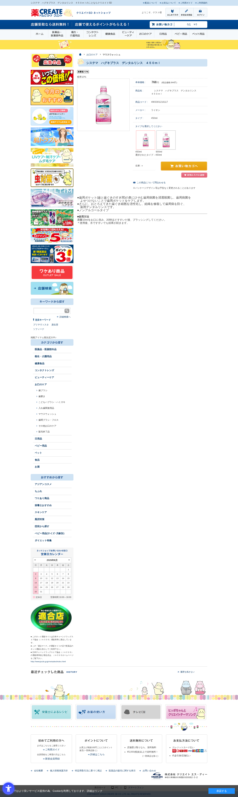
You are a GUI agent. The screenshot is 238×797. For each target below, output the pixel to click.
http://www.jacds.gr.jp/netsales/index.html (48, 661)
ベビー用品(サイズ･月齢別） (50, 533)
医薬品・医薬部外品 (57, 34)
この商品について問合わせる (151, 182)
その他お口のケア (47, 426)
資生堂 (55, 324)
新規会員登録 (52, 758)
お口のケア (145, 34)
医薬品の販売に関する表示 (122, 770)
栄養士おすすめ (43, 505)
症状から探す (42, 526)
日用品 (163, 34)
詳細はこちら (97, 754)
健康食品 (110, 34)
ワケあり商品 (42, 498)
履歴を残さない (187, 672)
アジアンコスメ (43, 484)
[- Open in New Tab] (52, 198)
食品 (37, 459)
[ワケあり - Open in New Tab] (52, 272)
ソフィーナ (38, 329)
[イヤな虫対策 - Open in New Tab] (52, 177)
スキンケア (41, 512)
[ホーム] (80, 54)
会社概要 (38, 770)
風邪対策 (39, 519)
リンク (98, 790)
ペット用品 (198, 34)
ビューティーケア (127, 34)
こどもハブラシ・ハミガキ (51, 402)
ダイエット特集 (43, 540)
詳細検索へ (65, 317)
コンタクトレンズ (92, 34)
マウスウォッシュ (47, 414)
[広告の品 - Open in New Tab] (52, 60)
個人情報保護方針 (59, 770)
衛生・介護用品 (74, 34)
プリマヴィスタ (41, 324)
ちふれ (38, 491)
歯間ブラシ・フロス (48, 420)
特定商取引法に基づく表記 (88, 770)
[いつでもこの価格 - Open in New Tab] (52, 77)
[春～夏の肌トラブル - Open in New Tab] (52, 136)
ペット (38, 452)
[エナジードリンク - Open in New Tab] (52, 217)
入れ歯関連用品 (46, 408)
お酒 (37, 466)
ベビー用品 (180, 34)
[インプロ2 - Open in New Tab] (52, 116)
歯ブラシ (42, 390)
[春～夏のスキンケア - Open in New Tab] (52, 157)
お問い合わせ (149, 770)
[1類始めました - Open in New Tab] (52, 253)
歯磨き (41, 396)
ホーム (39, 34)
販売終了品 (44, 431)
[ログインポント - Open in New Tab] (52, 235)
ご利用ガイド (52, 749)
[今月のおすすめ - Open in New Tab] (52, 95)
